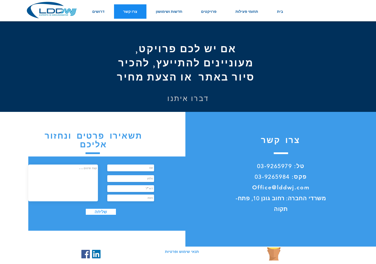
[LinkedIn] (96, 254)
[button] (246, 11)
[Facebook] (85, 254)
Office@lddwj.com (281, 187)
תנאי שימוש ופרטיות (182, 251)
